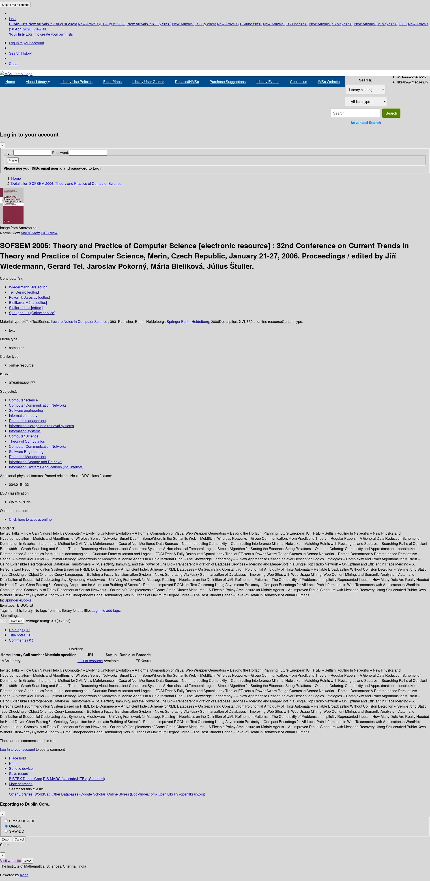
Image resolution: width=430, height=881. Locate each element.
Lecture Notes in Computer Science (79, 321)
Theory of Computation (27, 441)
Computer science (23, 400)
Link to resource (90, 660)
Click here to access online (30, 519)
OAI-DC (15, 826)
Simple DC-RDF (22, 820)
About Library (38, 81)
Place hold (17, 758)
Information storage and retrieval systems (41, 425)
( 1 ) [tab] (19, 629)
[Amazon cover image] (12, 222)
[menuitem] (18, 23)
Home (10, 81)
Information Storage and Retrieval (35, 461)
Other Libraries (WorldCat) (30, 794)
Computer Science (24, 436)
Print (12, 763)
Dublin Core (32, 778)
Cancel (19, 839)
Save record (18, 773)
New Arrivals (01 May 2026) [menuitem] (376, 23)
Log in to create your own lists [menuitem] (49, 34)
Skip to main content (15, 4)
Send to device (21, 768)
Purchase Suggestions (228, 81)
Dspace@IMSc (187, 81)
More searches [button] (20, 783)
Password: (60, 152)
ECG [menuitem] (403, 23)
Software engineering (26, 410)
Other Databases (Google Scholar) (79, 794)
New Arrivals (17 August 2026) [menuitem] (52, 23)
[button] (12, 18)
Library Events (267, 81)
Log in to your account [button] (17, 749)
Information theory (23, 415)
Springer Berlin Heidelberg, (188, 321)
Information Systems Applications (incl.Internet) (46, 466)
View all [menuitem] (39, 29)
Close (27, 861)
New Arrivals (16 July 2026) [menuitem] (149, 23)
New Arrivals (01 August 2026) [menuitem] (102, 23)
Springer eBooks (18, 600)
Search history (20, 53)
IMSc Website (329, 81)
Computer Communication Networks (38, 405)
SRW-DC (16, 831)
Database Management (27, 456)
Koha (24, 874)
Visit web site (10, 860)
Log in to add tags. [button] (106, 610)
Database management (27, 420)
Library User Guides (148, 81)
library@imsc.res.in (412, 82)
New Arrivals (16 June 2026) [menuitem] (239, 23)
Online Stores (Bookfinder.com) (132, 794)
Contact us (298, 81)
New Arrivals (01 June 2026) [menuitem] (285, 23)
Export (6, 839)
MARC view (30, 232)
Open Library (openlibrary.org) (181, 794)
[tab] (20, 635)
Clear (13, 63)
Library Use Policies (76, 81)
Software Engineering (26, 451)
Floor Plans (112, 81)
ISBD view (49, 232)
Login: (8, 152)
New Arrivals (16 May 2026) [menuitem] (331, 23)
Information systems (25, 430)
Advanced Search (365, 122)
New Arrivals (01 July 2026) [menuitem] (194, 23)
